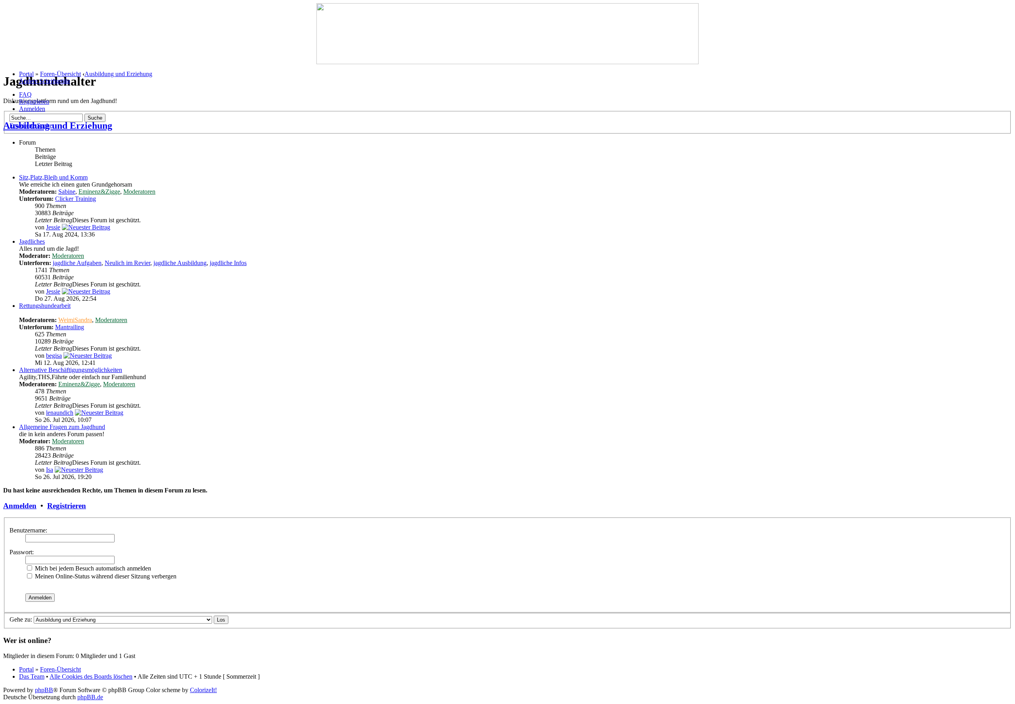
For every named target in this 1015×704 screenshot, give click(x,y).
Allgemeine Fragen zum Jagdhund (62, 427)
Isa (49, 469)
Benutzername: (28, 530)
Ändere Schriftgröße (44, 81)
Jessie (53, 227)
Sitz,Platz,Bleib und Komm (53, 177)
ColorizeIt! (203, 690)
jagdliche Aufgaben (77, 262)
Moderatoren (139, 191)
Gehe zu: (21, 619)
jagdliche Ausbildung (180, 262)
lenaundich (59, 412)
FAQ (25, 94)
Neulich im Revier (127, 262)
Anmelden (32, 108)
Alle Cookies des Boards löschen (91, 676)
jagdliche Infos (228, 262)
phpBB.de (90, 697)
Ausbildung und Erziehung (118, 74)
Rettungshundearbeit (45, 305)
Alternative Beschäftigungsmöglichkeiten (70, 369)
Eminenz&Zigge (99, 191)
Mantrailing (69, 327)
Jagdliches (32, 241)
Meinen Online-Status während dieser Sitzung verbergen (104, 576)
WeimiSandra (75, 320)
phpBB (44, 690)
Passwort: (22, 552)
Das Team (31, 676)
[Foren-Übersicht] (507, 62)
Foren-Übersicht (60, 74)
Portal (26, 74)
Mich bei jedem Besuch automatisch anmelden (92, 568)
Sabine (66, 191)
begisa (54, 355)
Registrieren (34, 101)
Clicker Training (75, 198)
